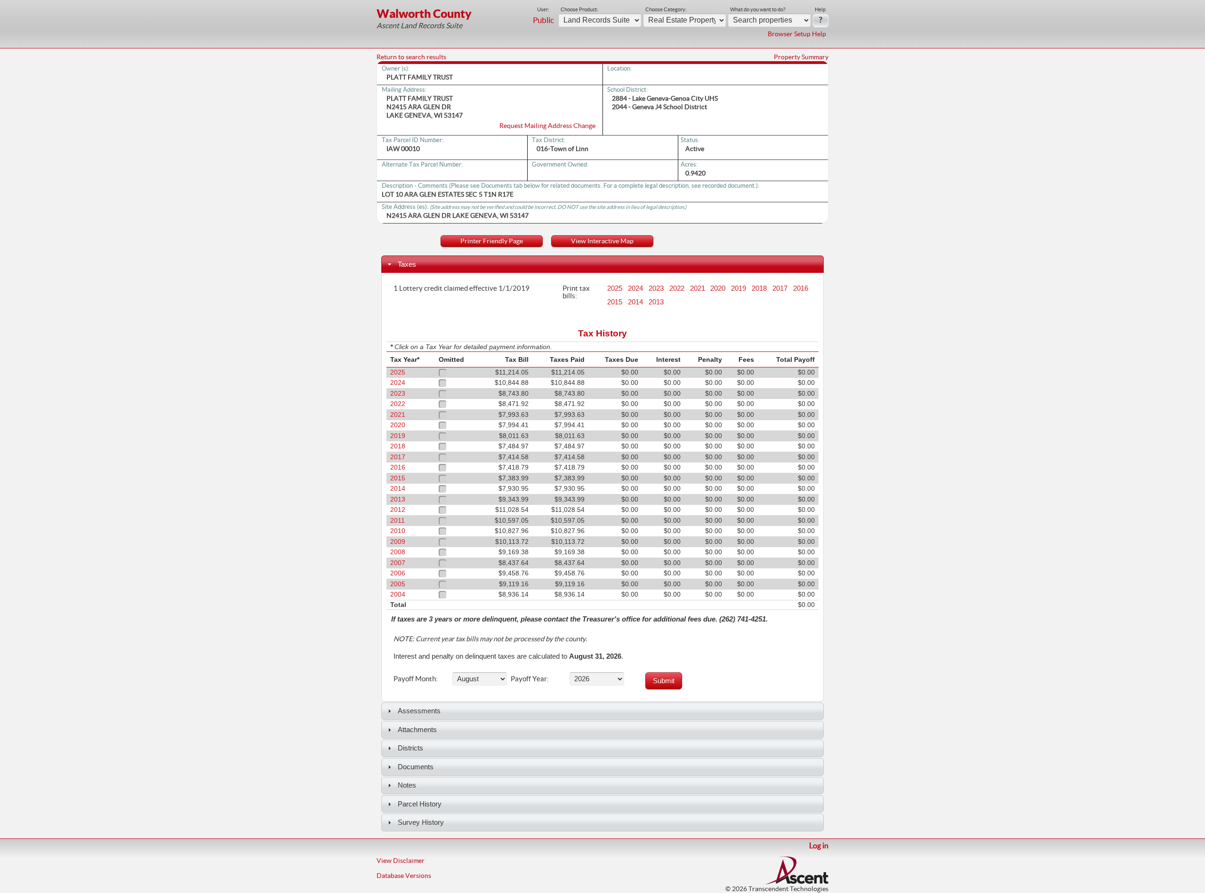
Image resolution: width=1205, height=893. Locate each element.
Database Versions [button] (404, 875)
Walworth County (424, 13)
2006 (397, 573)
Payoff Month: (416, 678)
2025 (614, 288)
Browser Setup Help (797, 34)
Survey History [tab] (421, 822)
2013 (656, 302)
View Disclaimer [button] (401, 860)
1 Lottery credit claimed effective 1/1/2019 (462, 288)
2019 (738, 288)
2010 (397, 530)
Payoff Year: (530, 678)
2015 (614, 302)
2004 (397, 594)
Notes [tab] (407, 785)
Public (543, 20)
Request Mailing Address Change (547, 125)
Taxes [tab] (407, 264)
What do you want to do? (757, 9)
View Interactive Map (602, 241)
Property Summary (801, 57)
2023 (656, 288)
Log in (818, 845)
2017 (779, 288)
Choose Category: (666, 9)
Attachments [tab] (417, 730)
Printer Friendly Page (491, 241)
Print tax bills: (576, 291)
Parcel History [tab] (420, 804)
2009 (397, 541)
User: (543, 9)
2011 (397, 520)
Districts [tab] (410, 748)
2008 (397, 552)
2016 (800, 288)
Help (820, 9)
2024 (635, 288)
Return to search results (411, 57)
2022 (676, 288)
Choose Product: (579, 9)
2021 (697, 288)
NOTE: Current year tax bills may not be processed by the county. (490, 639)
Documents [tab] (416, 767)
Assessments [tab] (419, 711)
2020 (717, 288)
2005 (397, 584)
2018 (759, 288)
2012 (397, 509)
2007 (397, 562)
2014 (635, 302)
